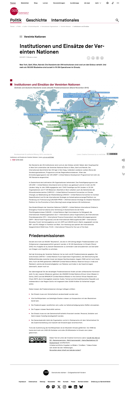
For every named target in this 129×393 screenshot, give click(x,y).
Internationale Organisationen (49, 26)
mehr (98, 3)
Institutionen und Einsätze (81, 26)
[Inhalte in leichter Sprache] (107, 3)
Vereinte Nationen (66, 26)
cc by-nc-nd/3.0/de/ (48, 157)
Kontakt (65, 382)
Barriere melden (83, 382)
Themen (12, 26)
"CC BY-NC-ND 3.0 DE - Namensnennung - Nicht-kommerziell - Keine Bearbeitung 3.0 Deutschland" (74, 340)
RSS (59, 382)
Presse (73, 382)
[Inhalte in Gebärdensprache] (113, 3)
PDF (13, 160)
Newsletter (51, 382)
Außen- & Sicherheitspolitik (31, 26)
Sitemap (42, 382)
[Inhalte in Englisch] (118, 3)
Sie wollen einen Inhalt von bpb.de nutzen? (65, 350)
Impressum (22, 382)
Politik (19, 26)
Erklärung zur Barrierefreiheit (100, 382)
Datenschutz (33, 382)
